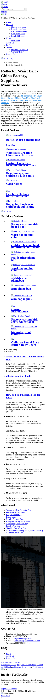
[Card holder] (11, 180)
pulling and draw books (21, 667)
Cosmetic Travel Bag (14, 533)
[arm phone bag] (24, 285)
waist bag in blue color (22, 269)
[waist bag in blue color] (23, 265)
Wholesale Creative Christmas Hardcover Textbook (20, 155)
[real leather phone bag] (25, 254)
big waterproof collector (21, 333)
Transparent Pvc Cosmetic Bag (18, 510)
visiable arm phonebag (19, 279)
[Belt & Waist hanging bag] (14, 135)
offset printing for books (18, 376)
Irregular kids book (19, 29)
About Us (10, 43)
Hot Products (6, 662)
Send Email (5, 695)
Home (8, 22)
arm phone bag (21, 288)
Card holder (14, 183)
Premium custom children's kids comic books (20, 176)
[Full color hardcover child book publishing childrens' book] (13, 201)
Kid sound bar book (19, 31)
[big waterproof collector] (25, 329)
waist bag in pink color (22, 236)
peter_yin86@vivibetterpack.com (27, 641)
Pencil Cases (11, 517)
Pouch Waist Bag (13, 526)
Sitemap (16, 662)
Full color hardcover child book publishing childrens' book (20, 207)
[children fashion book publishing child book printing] (23, 242)
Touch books (37, 667)
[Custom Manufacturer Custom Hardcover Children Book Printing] (13, 306)
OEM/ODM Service (19, 50)
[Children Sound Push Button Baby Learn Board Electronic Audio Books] (12, 339)
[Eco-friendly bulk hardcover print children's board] (8, 191)
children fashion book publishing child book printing (25, 247)
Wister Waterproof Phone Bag (13, 98)
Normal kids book (18, 27)
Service (9, 47)
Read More (10, 145)
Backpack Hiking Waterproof (18, 521)
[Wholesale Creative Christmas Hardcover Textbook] (16, 149)
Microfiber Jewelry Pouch (31, 96)
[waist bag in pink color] (23, 231)
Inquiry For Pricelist (9, 689)
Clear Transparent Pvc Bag (17, 524)
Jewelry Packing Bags (15, 519)
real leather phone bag (23, 259)
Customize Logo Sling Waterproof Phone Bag (24, 530)
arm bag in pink (21, 298)
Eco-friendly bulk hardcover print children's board (17, 196)
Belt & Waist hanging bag (23, 139)
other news (15, 40)
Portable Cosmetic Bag (15, 512)
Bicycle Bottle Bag (13, 515)
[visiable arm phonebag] (22, 275)
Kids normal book (8, 665)
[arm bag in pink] (21, 295)
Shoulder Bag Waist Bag (16, 528)
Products (9, 25)
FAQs (8, 45)
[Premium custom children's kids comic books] (16, 170)
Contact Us (10, 54)
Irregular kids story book (26, 665)
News (8, 38)
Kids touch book (18, 34)
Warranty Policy (17, 52)
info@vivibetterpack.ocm (23, 638)
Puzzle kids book (18, 36)
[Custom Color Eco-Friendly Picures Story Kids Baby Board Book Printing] (15, 160)
